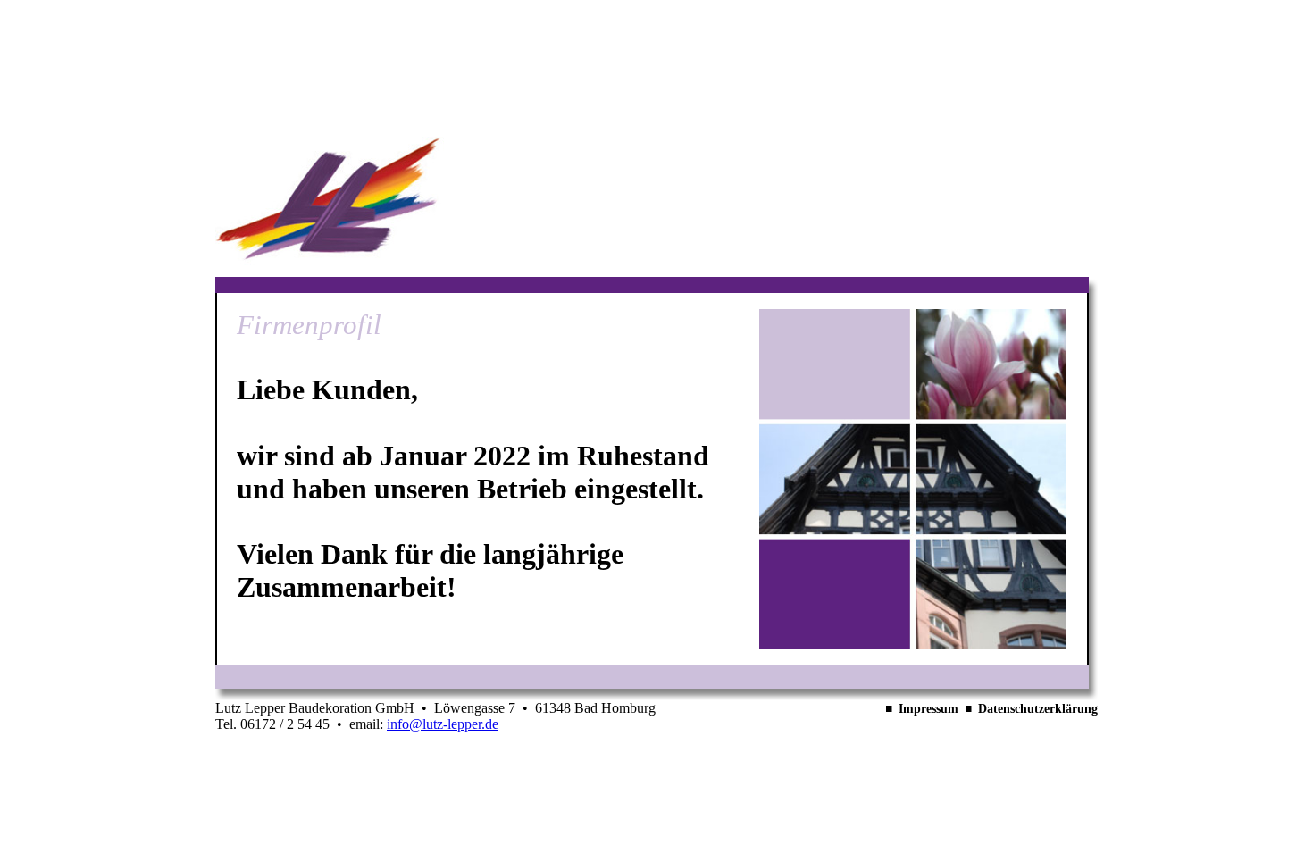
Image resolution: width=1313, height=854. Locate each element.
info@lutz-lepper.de (442, 724)
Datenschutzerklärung (1038, 709)
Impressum (928, 709)
